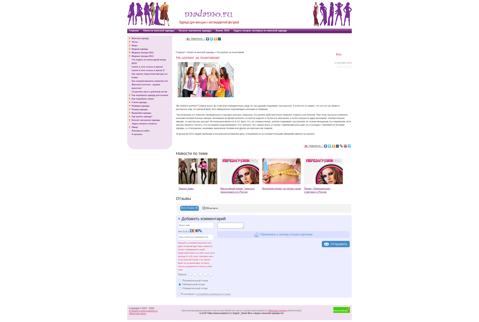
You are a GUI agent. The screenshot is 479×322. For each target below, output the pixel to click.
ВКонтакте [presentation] (211, 208)
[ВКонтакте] (208, 38)
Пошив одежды (140, 109)
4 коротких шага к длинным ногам (149, 92)
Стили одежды (139, 102)
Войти (186, 231)
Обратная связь (137, 313)
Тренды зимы (186, 188)
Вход (338, 54)
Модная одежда (140, 49)
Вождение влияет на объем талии (281, 188)
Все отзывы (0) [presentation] (189, 207)
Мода (134, 45)
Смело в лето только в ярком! (147, 67)
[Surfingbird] (349, 146)
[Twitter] (211, 38)
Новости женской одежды (158, 30)
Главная (134, 30)
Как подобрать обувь (143, 99)
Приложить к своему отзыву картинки (286, 234)
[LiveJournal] (341, 146)
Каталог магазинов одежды (195, 30)
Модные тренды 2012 (142, 52)
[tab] (189, 208)
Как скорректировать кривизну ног (150, 81)
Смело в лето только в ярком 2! (148, 70)
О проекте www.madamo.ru (143, 311)
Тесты (135, 42)
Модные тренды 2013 (142, 56)
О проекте (137, 134)
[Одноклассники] (215, 38)
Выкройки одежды (141, 113)
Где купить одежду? (142, 116)
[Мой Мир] (219, 38)
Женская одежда (140, 38)
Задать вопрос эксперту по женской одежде (260, 30)
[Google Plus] (345, 146)
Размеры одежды (141, 106)
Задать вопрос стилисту (144, 123)
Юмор (135, 127)
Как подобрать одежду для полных (150, 95)
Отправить (339, 244)
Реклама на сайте (141, 131)
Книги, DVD (222, 30)
